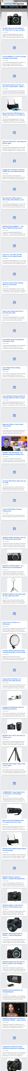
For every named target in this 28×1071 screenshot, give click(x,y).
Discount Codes (14, 6)
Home (6, 6)
